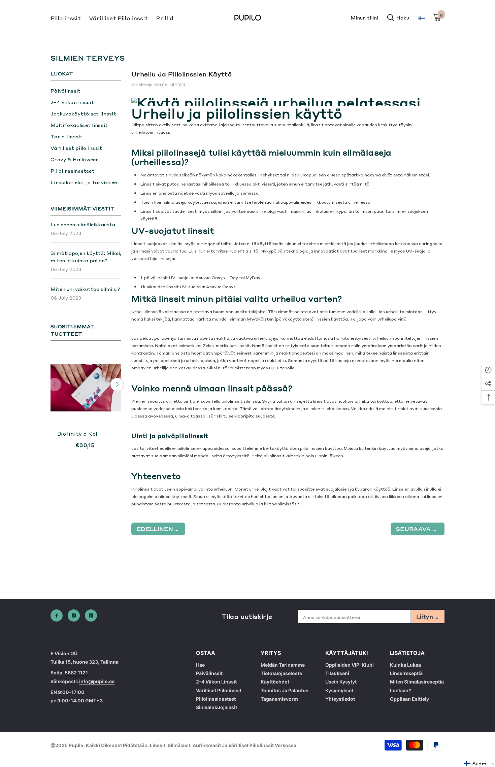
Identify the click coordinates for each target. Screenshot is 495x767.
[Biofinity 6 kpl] (86, 388)
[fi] (421, 18)
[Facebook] (57, 615)
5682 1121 (76, 672)
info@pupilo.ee (96, 681)
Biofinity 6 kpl (77, 433)
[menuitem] (86, 90)
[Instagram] (74, 615)
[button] (117, 384)
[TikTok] (91, 615)
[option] (86, 408)
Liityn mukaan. (430, 616)
